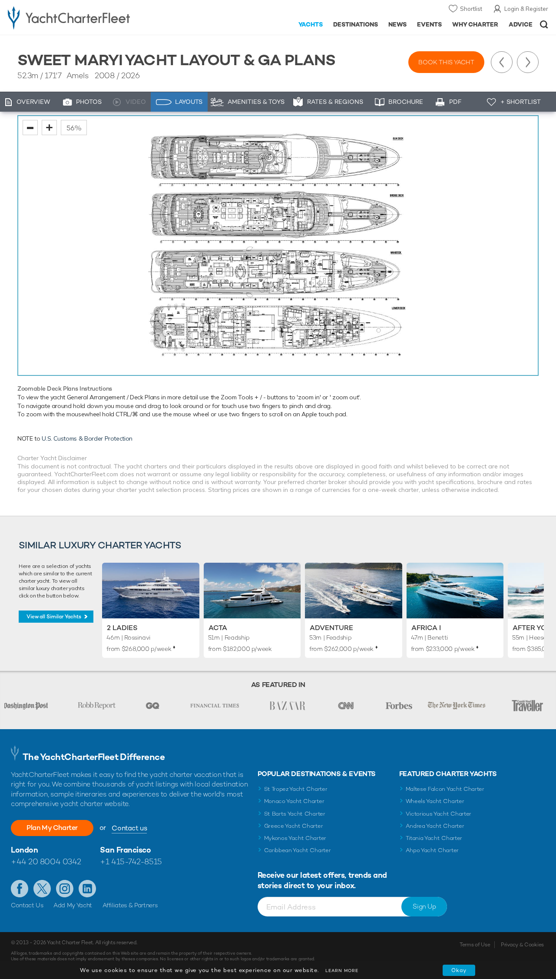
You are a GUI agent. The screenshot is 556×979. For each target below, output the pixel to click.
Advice (521, 24)
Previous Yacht (502, 62)
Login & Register (526, 8)
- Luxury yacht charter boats (86, 17)
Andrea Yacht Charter (435, 826)
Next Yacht (528, 62)
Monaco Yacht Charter (294, 801)
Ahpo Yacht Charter (432, 850)
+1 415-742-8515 (131, 861)
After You (532, 627)
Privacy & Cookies (522, 944)
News (397, 24)
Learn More (341, 970)
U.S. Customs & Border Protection (87, 438)
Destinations (355, 24)
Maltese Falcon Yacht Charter (445, 789)
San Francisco (125, 850)
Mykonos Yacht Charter (295, 838)
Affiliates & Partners (130, 905)
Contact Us (27, 905)
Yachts (310, 24)
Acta (217, 627)
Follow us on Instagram (64, 888)
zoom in (49, 127)
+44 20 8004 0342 (46, 861)
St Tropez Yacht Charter (296, 789)
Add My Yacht (72, 905)
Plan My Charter (52, 827)
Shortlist (471, 8)
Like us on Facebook (19, 888)
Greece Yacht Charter (293, 826)
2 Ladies (122, 627)
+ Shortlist (520, 102)
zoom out (30, 127)
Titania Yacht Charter (434, 838)
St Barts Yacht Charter (294, 813)
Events (429, 24)
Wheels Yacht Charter (435, 801)
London (24, 850)
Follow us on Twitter (42, 888)
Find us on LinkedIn (87, 888)
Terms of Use (475, 944)
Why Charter (475, 24)
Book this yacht (446, 62)
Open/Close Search (544, 24)
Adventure (331, 627)
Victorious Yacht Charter (438, 813)
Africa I (426, 627)
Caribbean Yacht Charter (297, 850)
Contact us (129, 828)
